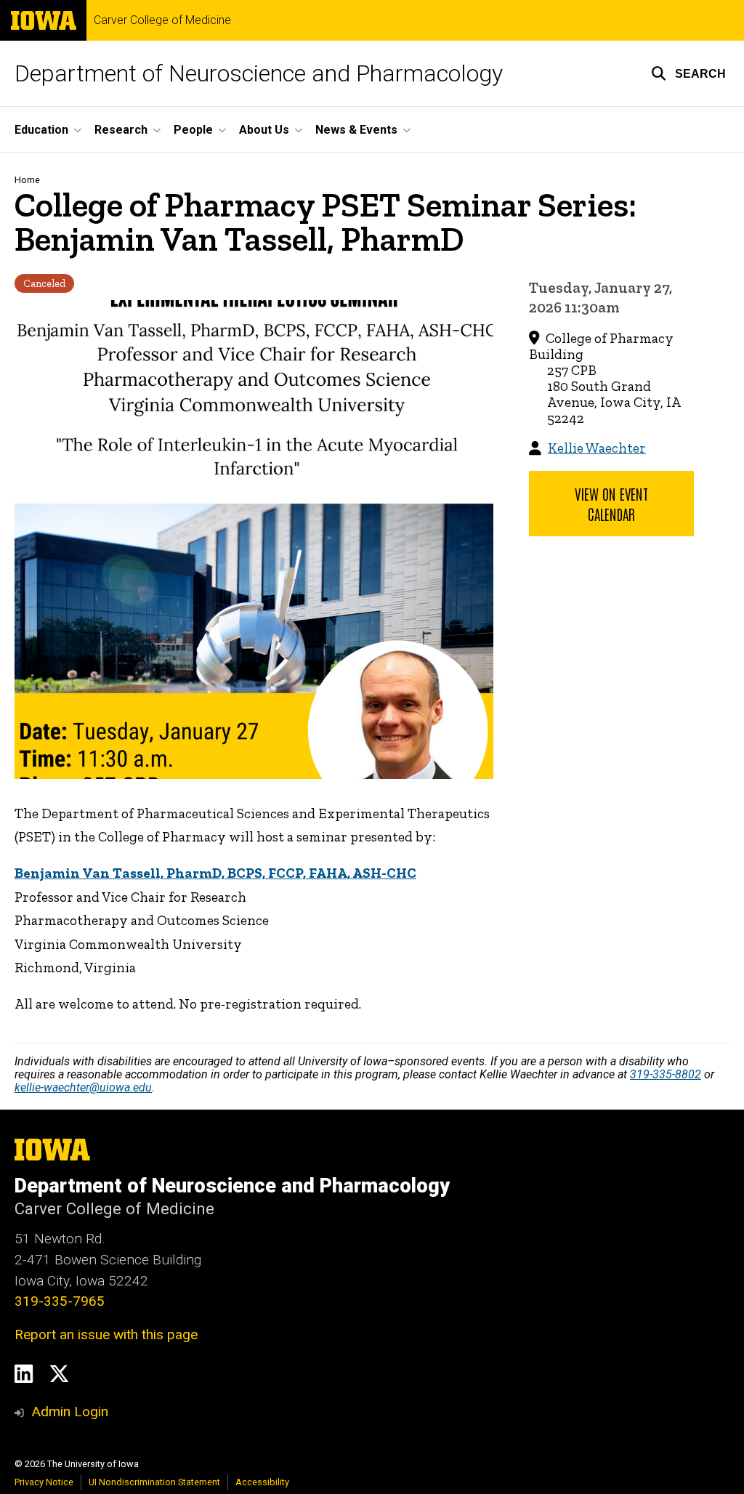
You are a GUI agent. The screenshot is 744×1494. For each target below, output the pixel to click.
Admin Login (69, 1411)
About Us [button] (264, 130)
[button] (688, 73)
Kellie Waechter (597, 448)
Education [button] (41, 130)
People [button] (193, 130)
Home (27, 179)
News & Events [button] (356, 130)
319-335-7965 (60, 1301)
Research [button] (120, 130)
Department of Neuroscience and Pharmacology (259, 73)
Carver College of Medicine (162, 20)
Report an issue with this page (106, 1334)
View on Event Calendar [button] (611, 503)
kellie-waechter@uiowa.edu (83, 1087)
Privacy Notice (44, 1482)
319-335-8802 (665, 1074)
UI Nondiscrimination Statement (154, 1482)
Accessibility (262, 1482)
